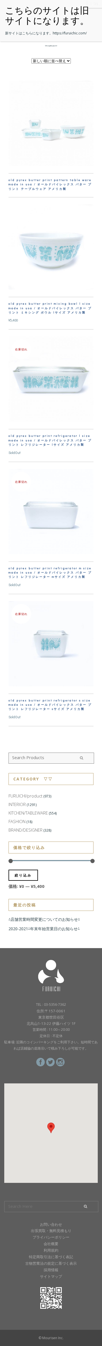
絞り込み (23, 875)
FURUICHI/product (25, 796)
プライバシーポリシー (51, 1237)
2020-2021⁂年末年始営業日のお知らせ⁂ (44, 928)
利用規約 (51, 1250)
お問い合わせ (51, 1224)
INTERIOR (17, 804)
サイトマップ (51, 1276)
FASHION (17, 821)
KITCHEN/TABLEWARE (28, 813)
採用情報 (51, 1269)
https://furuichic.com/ (70, 33)
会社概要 (51, 1243)
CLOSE (95, 3)
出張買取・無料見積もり (51, 1230)
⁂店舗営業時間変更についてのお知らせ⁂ (44, 919)
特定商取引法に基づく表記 (51, 1256)
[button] (51, 1127)
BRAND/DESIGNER (25, 830)
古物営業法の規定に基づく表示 (51, 1263)
